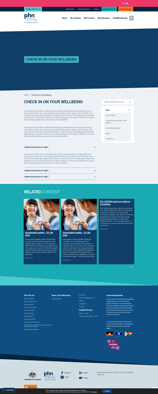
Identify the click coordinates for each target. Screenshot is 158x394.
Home (26, 95)
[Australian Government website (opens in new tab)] (32, 375)
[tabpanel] (41, 231)
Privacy (81, 301)
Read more (29, 258)
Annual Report (28, 316)
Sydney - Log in (84, 313)
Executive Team (29, 310)
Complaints (82, 304)
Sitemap (81, 307)
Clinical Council (29, 304)
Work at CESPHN (29, 319)
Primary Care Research (31, 329)
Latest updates (56, 299)
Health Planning (29, 313)
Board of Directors (30, 301)
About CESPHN (29, 299)
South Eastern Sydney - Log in (88, 316)
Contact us (82, 295)
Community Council (30, 307)
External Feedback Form (87, 298)
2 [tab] (133, 267)
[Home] (31, 18)
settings (94, 392)
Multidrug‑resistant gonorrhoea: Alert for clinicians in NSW (45, 3)
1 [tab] (130, 267)
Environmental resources (32, 322)
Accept (107, 391)
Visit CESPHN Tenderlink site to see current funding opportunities (37, 325)
